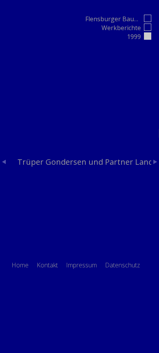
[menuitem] (20, 265)
